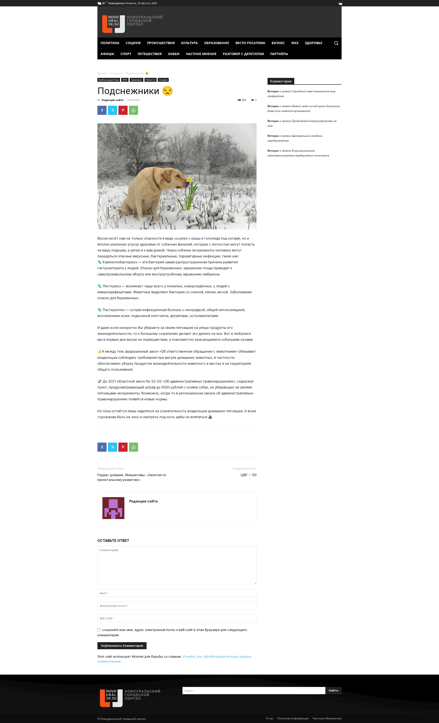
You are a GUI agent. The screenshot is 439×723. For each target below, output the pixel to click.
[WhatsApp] (133, 110)
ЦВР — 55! (249, 475)
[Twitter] (112, 110)
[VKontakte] (340, 2)
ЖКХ (125, 79)
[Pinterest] (123, 110)
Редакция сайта (112, 100)
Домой (101, 73)
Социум (116, 73)
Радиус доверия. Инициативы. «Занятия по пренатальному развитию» (131, 477)
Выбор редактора (109, 79)
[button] (336, 42)
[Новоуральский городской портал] (134, 698)
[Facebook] (102, 110)
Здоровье (136, 79)
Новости (150, 79)
